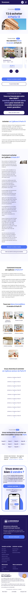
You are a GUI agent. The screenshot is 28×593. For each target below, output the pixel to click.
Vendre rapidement (5, 558)
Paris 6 (23, 444)
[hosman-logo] (5, 2)
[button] (11, 71)
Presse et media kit (5, 570)
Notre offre (4, 548)
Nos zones (4, 552)
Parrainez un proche (6, 559)
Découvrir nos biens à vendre (14, 79)
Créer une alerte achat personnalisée (14, 251)
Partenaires (4, 567)
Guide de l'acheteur (16, 552)
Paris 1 (3, 444)
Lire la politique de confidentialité (7, 587)
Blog (3, 568)
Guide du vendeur (5, 554)
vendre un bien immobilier (17, 475)
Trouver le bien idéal (14, 84)
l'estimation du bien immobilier (15, 478)
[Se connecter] (22, 2)
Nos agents (4, 550)
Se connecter (4, 561)
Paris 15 (4, 441)
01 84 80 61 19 (15, 568)
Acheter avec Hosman (10, 456)
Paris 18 (23, 441)
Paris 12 (16, 441)
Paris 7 (10, 447)
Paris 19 (16, 447)
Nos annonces (15, 548)
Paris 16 (16, 444)
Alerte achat (14, 550)
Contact (14, 567)
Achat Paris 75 (13, 457)
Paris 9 (10, 444)
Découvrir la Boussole (14, 537)
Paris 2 (10, 441)
